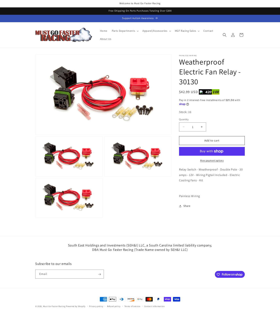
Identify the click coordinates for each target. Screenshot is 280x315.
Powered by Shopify (76, 306)
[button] (125, 31)
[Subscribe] (99, 274)
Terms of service (132, 306)
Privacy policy (96, 306)
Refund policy (114, 306)
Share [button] (186, 206)
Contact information (154, 306)
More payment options (212, 160)
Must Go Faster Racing (54, 306)
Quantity (184, 119)
